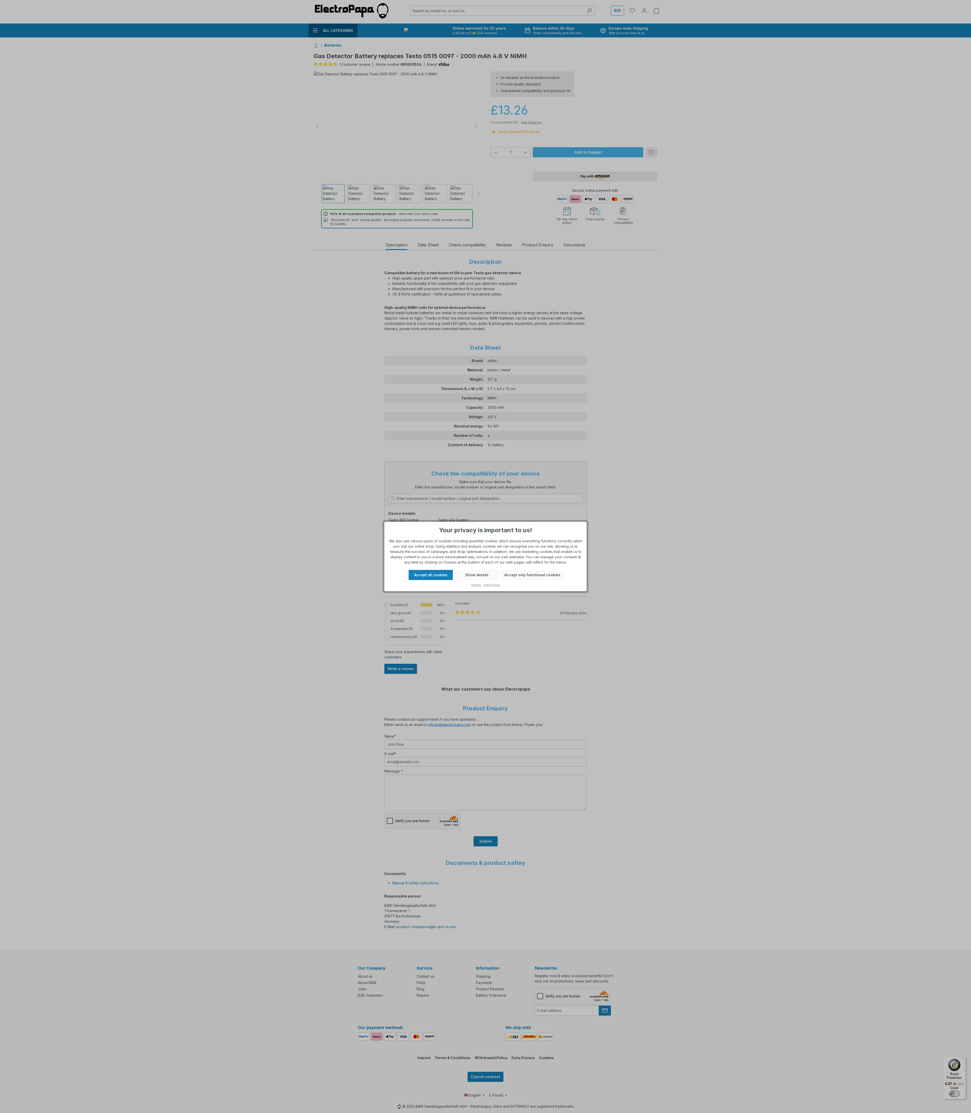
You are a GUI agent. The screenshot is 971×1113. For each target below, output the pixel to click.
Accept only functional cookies (532, 575)
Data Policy (492, 585)
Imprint (476, 585)
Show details (477, 575)
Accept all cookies (430, 575)
